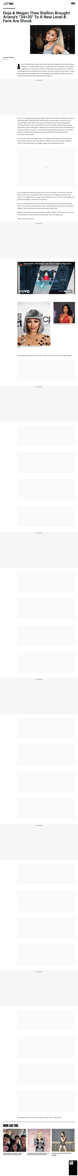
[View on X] (46, 370)
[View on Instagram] (46, 167)
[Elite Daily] (8, 3)
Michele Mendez (9, 57)
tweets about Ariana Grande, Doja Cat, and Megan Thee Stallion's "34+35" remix (43, 73)
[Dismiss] (75, 1162)
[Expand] (70, 1162)
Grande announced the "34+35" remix (37, 118)
